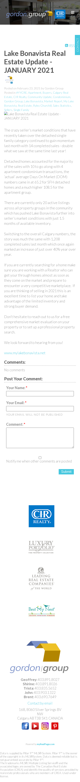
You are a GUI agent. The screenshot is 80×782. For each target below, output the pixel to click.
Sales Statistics (62, 105)
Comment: (15, 424)
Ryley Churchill (42, 105)
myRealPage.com (46, 744)
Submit (66, 471)
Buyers (47, 92)
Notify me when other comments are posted (39, 461)
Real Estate (25, 105)
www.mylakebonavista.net (25, 353)
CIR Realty (19, 97)
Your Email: (15, 402)
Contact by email (40, 703)
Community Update (40, 97)
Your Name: (16, 387)
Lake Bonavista (33, 101)
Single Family (21, 110)
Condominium (61, 97)
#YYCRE (21, 92)
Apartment (34, 92)
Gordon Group (13, 101)
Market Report (53, 101)
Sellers (8, 110)
